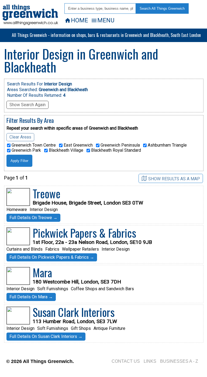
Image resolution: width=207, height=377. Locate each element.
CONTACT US (126, 361)
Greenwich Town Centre (33, 145)
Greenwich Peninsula (119, 145)
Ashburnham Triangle (167, 145)
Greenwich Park (26, 150)
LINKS (150, 361)
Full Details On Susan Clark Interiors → (45, 336)
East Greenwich (78, 145)
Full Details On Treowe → (33, 217)
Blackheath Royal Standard (115, 150)
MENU (102, 20)
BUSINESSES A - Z (179, 361)
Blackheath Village (65, 150)
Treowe (46, 193)
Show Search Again (27, 104)
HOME (76, 20)
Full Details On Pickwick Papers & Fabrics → (51, 257)
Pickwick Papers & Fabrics (84, 233)
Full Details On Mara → (31, 296)
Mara (42, 272)
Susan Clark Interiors (74, 312)
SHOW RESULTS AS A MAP (174, 178)
